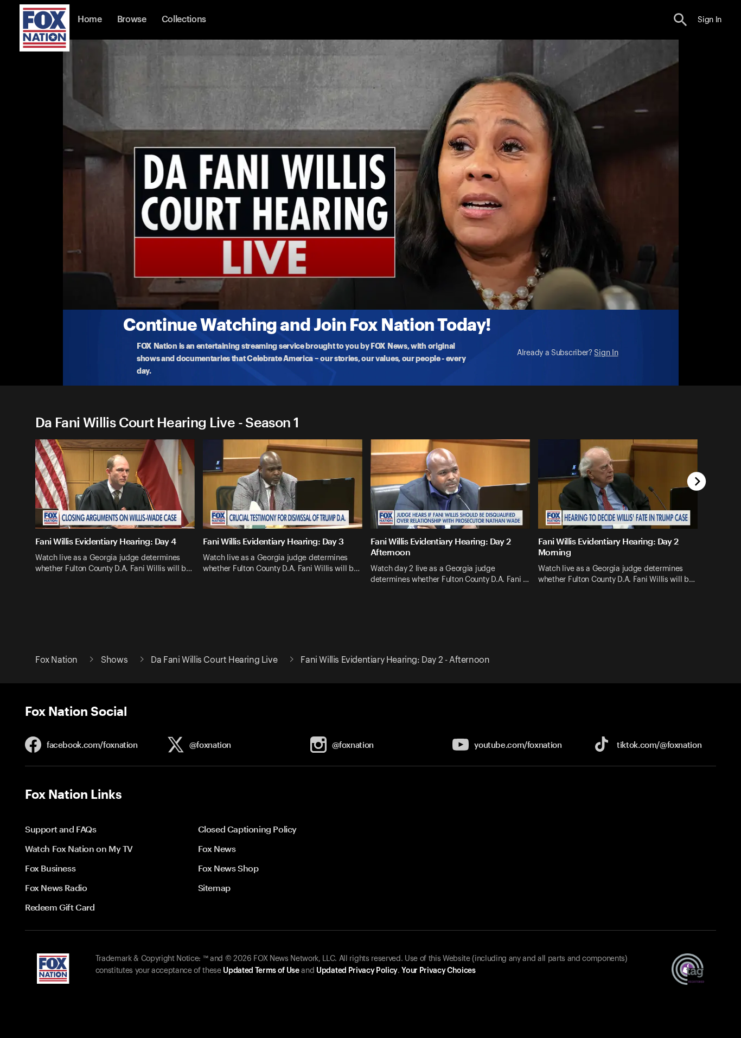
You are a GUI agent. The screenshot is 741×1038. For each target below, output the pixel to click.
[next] (696, 482)
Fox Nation (56, 660)
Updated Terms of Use (261, 971)
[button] (680, 20)
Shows (114, 660)
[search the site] (680, 20)
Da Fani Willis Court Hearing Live (214, 660)
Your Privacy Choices (438, 971)
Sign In (606, 353)
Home (90, 19)
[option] (119, 518)
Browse (131, 19)
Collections (184, 19)
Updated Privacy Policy (357, 971)
